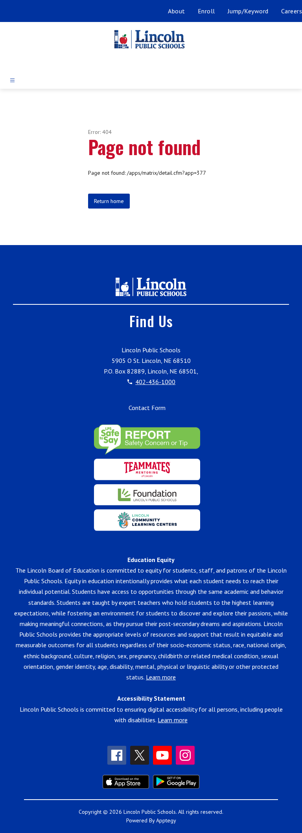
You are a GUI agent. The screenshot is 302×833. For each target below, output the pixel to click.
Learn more (161, 677)
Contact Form (147, 408)
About (176, 11)
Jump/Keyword (248, 11)
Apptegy (166, 820)
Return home (109, 201)
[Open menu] (12, 80)
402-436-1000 (155, 382)
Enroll (206, 11)
